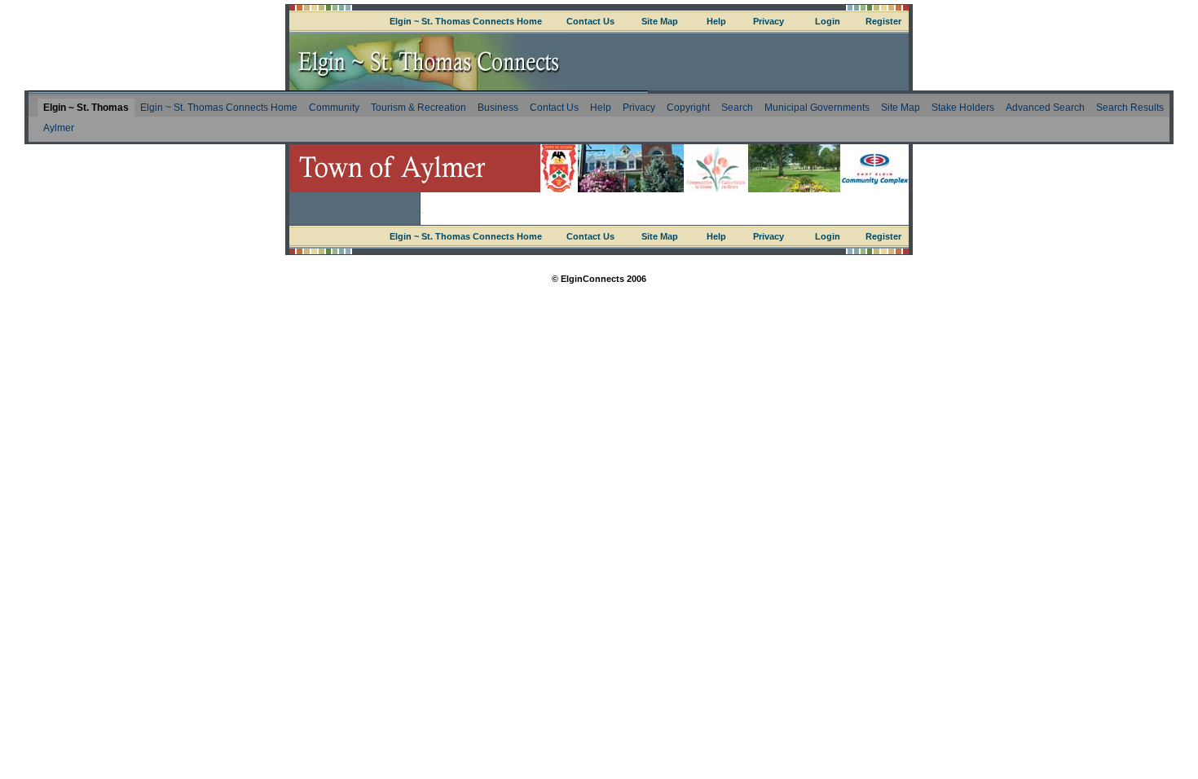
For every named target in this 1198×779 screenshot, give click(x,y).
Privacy (768, 21)
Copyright (688, 107)
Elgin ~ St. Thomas (86, 107)
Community (334, 107)
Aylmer (58, 128)
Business (498, 107)
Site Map (659, 21)
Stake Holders (963, 107)
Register (883, 21)
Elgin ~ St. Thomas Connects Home (466, 21)
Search (737, 107)
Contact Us (590, 21)
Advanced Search (1045, 107)
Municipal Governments (817, 107)
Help (716, 21)
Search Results (1130, 107)
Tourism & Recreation (418, 107)
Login (827, 21)
